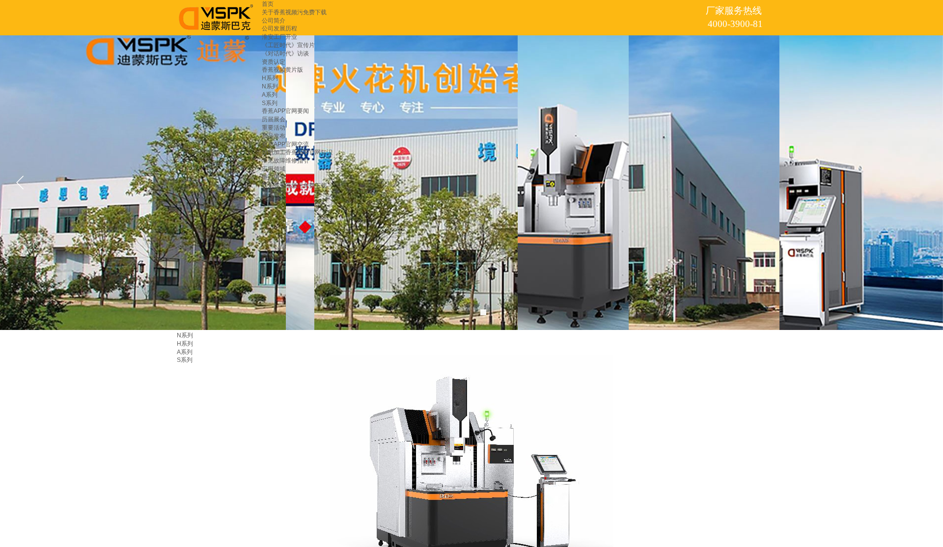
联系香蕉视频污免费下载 (294, 185)
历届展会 (273, 119)
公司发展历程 (279, 28)
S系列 (269, 103)
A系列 (269, 94)
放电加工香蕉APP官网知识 (297, 152)
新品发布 (273, 136)
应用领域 (273, 168)
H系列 (270, 78)
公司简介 (273, 20)
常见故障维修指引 (285, 160)
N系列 (270, 86)
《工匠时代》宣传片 (288, 45)
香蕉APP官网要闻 (285, 111)
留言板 (270, 193)
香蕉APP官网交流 (285, 144)
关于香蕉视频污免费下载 (294, 12)
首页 (268, 3)
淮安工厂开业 (279, 36)
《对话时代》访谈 (285, 53)
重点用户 (273, 177)
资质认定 (273, 61)
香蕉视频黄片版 (282, 69)
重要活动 (273, 127)
